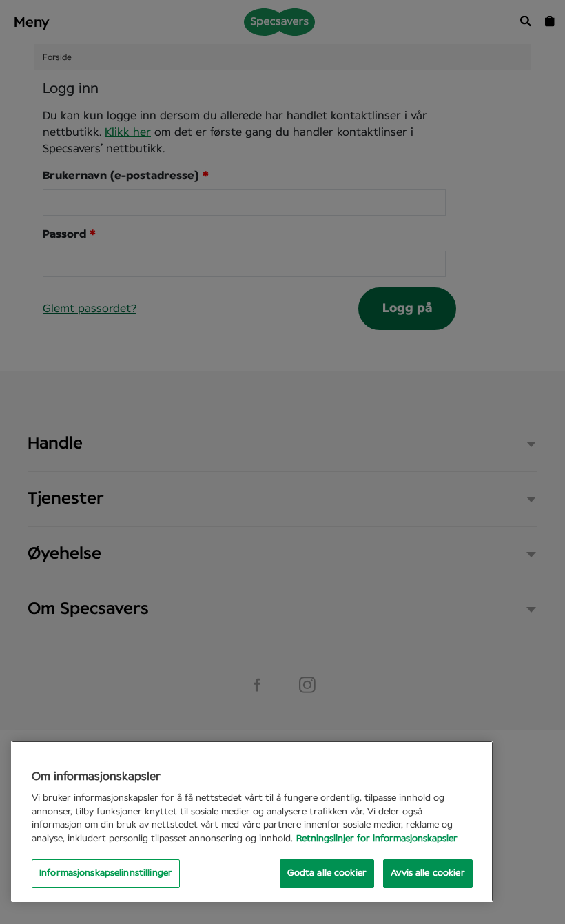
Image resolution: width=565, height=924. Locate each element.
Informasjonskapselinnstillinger (105, 873)
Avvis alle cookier (427, 873)
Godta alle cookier (327, 873)
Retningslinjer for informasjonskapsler (377, 838)
